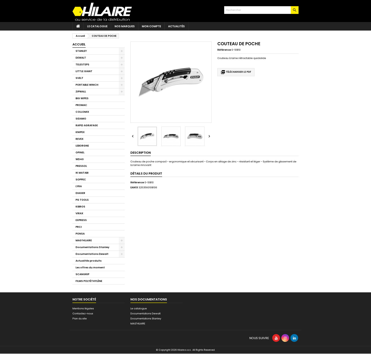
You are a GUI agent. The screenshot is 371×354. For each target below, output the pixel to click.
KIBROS (80, 206)
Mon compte (151, 26)
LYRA (79, 186)
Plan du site (79, 318)
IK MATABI (82, 173)
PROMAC (81, 105)
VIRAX (79, 213)
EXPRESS (81, 220)
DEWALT (81, 58)
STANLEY (81, 51)
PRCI (79, 227)
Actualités (176, 26)
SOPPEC (81, 179)
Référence (224, 50)
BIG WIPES (82, 98)
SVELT (79, 78)
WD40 (80, 159)
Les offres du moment (90, 267)
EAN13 (134, 187)
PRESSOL (81, 166)
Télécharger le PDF (236, 72)
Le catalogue (97, 26)
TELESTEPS (82, 64)
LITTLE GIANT (84, 71)
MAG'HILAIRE (84, 240)
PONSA (80, 233)
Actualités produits (88, 261)
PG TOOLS (82, 200)
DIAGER (80, 193)
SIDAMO (81, 118)
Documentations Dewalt (92, 254)
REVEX (79, 139)
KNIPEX (80, 132)
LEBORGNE (82, 146)
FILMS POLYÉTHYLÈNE (89, 281)
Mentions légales (83, 308)
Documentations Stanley (92, 247)
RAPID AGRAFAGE (87, 125)
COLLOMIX (82, 112)
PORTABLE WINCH (87, 85)
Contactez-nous (82, 313)
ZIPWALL (81, 91)
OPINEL (80, 152)
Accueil (79, 44)
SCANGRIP (82, 274)
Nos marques (125, 26)
